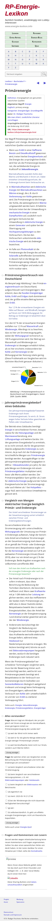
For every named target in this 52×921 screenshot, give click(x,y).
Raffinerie (37, 150)
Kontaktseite (36, 851)
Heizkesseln (34, 780)
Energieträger (24, 110)
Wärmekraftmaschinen (31, 190)
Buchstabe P (19, 81)
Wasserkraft (32, 326)
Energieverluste (35, 156)
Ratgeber (37, 33)
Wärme (12, 193)
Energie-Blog (36, 37)
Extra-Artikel (15, 37)
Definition (12, 98)
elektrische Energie (34, 222)
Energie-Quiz (25, 827)
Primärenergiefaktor (15, 471)
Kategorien (36, 41)
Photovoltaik (27, 249)
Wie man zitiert (14, 117)
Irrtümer (15, 46)
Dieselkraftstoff (27, 153)
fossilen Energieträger (32, 293)
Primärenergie (11, 84)
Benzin (12, 153)
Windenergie (11, 329)
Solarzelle (13, 255)
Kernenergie (21, 351)
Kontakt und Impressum (13, 915)
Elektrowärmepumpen (23, 650)
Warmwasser (11, 436)
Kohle (29, 196)
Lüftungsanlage (12, 439)
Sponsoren (20, 902)
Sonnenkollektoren (14, 684)
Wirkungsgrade (12, 531)
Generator (20, 225)
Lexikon (15, 33)
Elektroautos (32, 784)
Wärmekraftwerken (20, 186)
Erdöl (21, 150)
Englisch (11, 107)
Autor (6, 902)
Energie (28, 104)
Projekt (6, 899)
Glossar (15, 41)
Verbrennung (15, 196)
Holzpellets (35, 487)
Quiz (37, 46)
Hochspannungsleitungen (21, 231)
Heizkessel (14, 640)
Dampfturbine (16, 215)
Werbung (20, 899)
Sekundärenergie (29, 169)
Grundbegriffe (37, 110)
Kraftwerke (40, 591)
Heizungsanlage (26, 432)
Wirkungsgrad (22, 335)
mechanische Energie (19, 212)
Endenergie (10, 345)
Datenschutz (8, 912)
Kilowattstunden (21, 465)
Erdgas (24, 296)
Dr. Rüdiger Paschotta (23, 114)
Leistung (36, 594)
